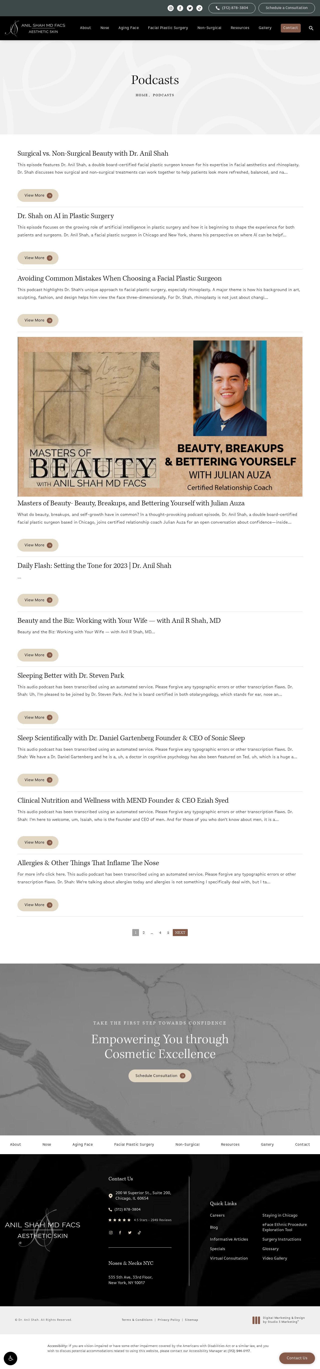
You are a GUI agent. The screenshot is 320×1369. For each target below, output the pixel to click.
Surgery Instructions (281, 1240)
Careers (217, 1216)
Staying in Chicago (280, 1216)
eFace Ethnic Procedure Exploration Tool (284, 1227)
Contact (290, 28)
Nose (104, 28)
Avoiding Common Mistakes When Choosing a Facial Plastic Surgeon (120, 278)
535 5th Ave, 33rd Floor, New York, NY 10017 (130, 1280)
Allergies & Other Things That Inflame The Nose (88, 863)
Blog (214, 1228)
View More (34, 196)
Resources (240, 28)
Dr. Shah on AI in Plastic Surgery (66, 216)
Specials (217, 1249)
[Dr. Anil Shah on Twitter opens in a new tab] (190, 8)
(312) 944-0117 (239, 1351)
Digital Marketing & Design (284, 1320)
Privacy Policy (169, 1320)
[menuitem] (171, 8)
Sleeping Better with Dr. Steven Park (71, 675)
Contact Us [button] (297, 1358)
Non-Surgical (210, 28)
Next (180, 932)
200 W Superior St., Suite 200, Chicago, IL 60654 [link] (143, 1196)
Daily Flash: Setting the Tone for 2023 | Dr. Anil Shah (95, 565)
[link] (232, 8)
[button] (10, 1358)
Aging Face (128, 28)
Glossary (270, 1249)
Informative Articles (229, 1240)
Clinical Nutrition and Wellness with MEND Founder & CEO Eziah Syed (123, 800)
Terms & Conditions (137, 1320)
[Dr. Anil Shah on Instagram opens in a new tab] (171, 8)
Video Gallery (274, 1259)
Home (142, 95)
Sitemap (191, 1320)
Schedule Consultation (157, 1076)
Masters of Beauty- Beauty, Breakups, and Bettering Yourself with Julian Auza (131, 503)
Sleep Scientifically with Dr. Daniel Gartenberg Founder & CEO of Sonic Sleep (131, 738)
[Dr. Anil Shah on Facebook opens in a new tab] (180, 8)
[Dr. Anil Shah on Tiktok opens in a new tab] (199, 8)
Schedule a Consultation (287, 8)
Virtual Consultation (229, 1259)
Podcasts (163, 95)
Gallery (265, 28)
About (85, 28)
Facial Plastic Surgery (168, 28)
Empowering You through (160, 1041)
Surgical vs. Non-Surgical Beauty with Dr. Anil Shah (93, 153)
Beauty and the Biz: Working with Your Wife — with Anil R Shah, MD (119, 620)
